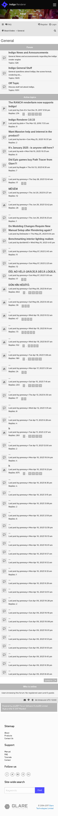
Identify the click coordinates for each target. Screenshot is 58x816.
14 (40, 386)
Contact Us (8, 738)
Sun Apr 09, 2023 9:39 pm (40, 665)
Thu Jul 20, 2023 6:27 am (40, 192)
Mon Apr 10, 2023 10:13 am (40, 536)
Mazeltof (22, 708)
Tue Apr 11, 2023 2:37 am (40, 432)
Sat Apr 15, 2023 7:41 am (39, 381)
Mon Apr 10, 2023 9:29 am (40, 583)
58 (37, 474)
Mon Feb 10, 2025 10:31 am (37, 151)
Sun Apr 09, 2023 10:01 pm (41, 630)
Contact (7, 760)
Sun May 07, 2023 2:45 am (40, 251)
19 (40, 114)
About (6, 732)
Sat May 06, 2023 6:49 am (40, 302)
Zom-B (22, 110)
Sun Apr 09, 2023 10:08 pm (41, 621)
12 (36, 359)
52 (33, 293)
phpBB (15, 706)
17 (33, 114)
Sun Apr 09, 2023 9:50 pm (40, 647)
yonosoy (23, 179)
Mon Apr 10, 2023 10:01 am (41, 545)
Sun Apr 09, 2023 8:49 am (40, 674)
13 (40, 359)
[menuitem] (8, 24)
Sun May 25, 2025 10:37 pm (39, 139)
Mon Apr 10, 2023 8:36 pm (40, 482)
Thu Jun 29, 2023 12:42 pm (41, 204)
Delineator (24, 233)
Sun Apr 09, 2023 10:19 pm (41, 612)
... (9, 175)
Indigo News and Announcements (28, 52)
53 (37, 293)
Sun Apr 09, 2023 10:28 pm (41, 600)
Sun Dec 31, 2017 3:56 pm (39, 110)
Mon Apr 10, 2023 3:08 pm (40, 503)
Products (8, 735)
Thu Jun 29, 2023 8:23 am (40, 217)
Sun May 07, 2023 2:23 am (40, 263)
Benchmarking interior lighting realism (31, 239)
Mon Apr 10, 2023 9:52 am (40, 562)
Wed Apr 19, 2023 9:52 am (40, 315)
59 (40, 474)
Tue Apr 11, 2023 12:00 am (40, 445)
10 (29, 359)
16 (29, 114)
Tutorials (8, 757)
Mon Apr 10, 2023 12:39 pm (41, 527)
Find (40, 790)
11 (33, 359)
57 (33, 474)
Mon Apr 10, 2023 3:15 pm (40, 494)
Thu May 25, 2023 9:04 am (43, 233)
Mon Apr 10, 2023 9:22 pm (40, 469)
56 (30, 474)
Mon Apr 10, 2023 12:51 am (40, 592)
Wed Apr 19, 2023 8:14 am (40, 328)
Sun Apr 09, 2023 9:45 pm (40, 656)
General (7, 41)
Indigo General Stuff (20, 68)
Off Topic (14, 83)
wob (21, 151)
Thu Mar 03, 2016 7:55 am (37, 123)
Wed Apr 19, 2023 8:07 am (40, 341)
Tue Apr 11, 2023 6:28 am (40, 420)
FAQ (6, 754)
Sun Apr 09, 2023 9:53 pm (40, 639)
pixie (21, 123)
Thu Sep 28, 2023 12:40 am (41, 179)
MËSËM (13, 189)
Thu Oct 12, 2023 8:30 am (39, 167)
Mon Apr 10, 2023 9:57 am (40, 553)
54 (40, 293)
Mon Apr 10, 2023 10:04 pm (41, 457)
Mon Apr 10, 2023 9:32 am (40, 571)
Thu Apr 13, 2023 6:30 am (40, 394)
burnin (22, 139)
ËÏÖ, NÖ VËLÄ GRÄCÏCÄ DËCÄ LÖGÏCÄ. (32, 271)
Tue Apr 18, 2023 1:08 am (40, 355)
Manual (7, 751)
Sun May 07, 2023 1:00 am (40, 275)
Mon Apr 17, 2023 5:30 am (40, 368)
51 (30, 293)
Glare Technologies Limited (45, 807)
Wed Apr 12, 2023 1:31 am (40, 408)
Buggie (22, 167)
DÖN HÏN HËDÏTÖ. (19, 285)
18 (36, 114)
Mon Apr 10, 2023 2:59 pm (40, 515)
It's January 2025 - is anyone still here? (31, 147)
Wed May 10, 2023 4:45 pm (43, 242)
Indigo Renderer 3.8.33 (22, 119)
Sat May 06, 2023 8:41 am (40, 288)
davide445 (24, 242)
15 (30, 436)
